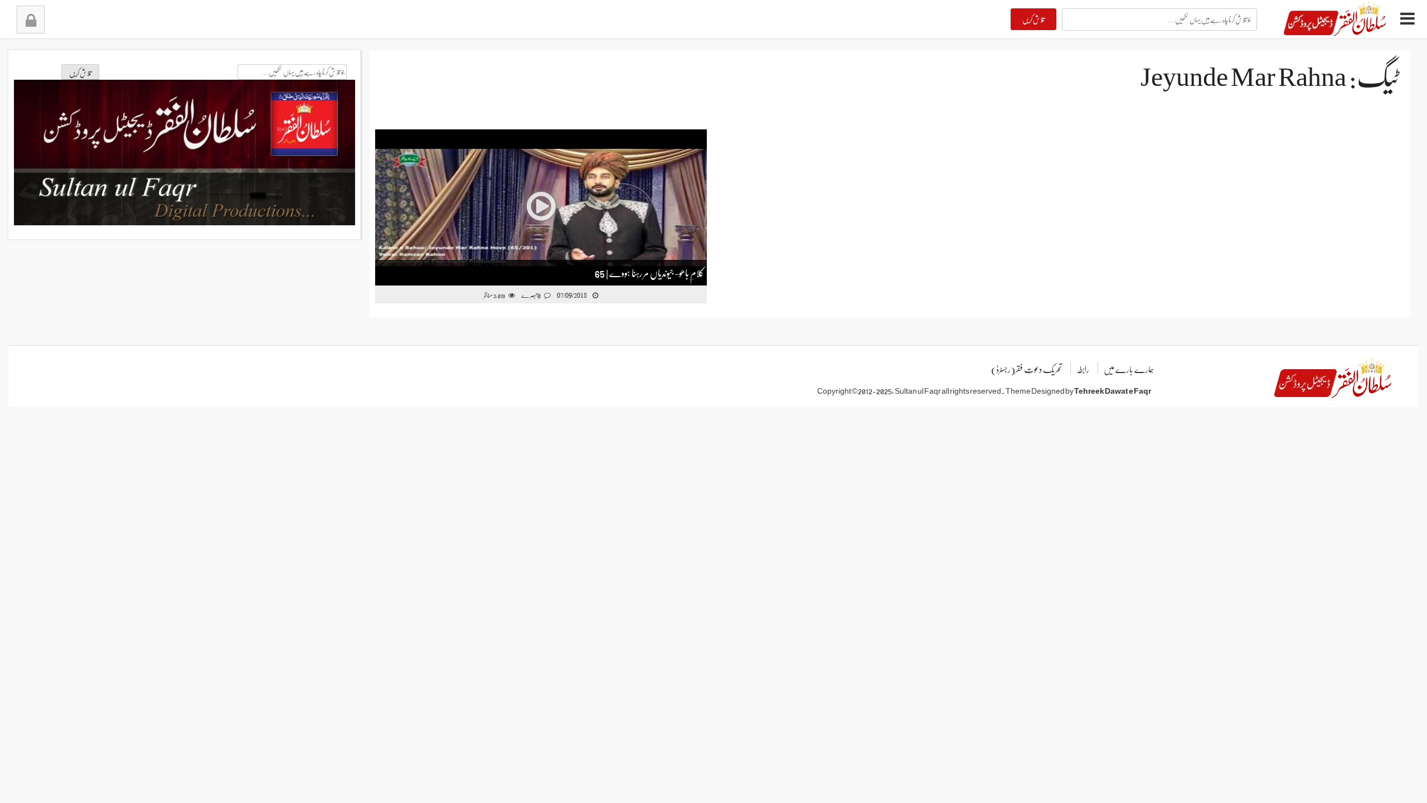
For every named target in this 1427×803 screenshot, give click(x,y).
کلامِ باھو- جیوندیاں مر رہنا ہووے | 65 (649, 272)
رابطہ (1082, 369)
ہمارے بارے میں (1129, 369)
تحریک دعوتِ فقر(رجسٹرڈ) (1026, 369)
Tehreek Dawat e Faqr (1112, 390)
